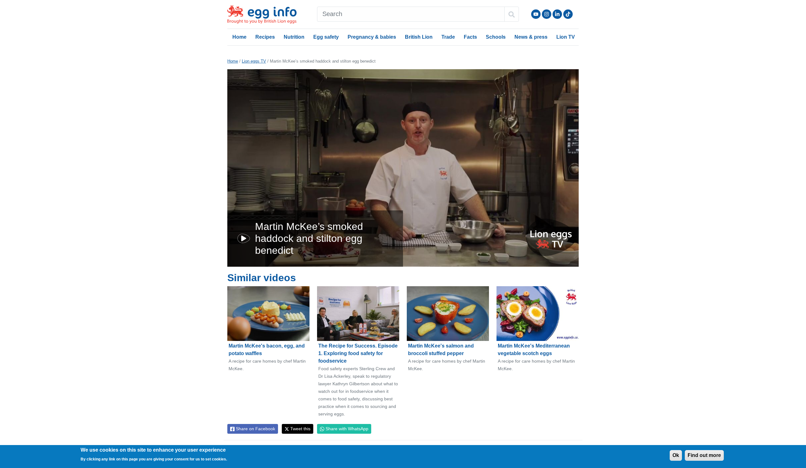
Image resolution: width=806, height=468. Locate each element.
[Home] (262, 14)
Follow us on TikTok (568, 14)
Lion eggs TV (254, 61)
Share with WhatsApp (346, 428)
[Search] (511, 14)
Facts (470, 37)
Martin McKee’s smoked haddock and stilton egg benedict (309, 238)
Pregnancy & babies (372, 37)
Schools (496, 37)
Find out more (704, 455)
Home (239, 37)
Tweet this (299, 428)
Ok (676, 455)
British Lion (419, 37)
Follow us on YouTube (536, 14)
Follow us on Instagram (546, 14)
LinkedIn (557, 14)
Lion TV (565, 37)
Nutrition (294, 37)
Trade (448, 37)
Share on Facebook (255, 428)
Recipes (265, 37)
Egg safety (326, 37)
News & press (531, 37)
